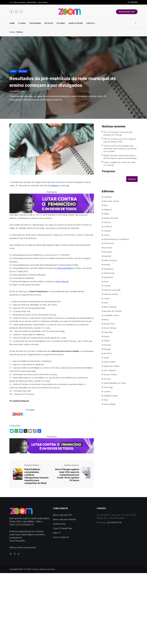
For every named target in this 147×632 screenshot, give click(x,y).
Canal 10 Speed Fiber (62, 528)
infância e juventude (111, 290)
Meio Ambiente (109, 307)
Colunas (60, 23)
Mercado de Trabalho (112, 311)
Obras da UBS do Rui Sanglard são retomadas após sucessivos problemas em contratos (120, 148)
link (67, 185)
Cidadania (107, 209)
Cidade (13, 71)
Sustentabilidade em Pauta (114, 383)
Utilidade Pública (110, 396)
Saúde (106, 358)
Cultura (106, 235)
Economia (107, 247)
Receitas (106, 349)
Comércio (107, 226)
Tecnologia (108, 387)
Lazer (105, 302)
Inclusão (107, 286)
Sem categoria (109, 370)
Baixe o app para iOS (62, 515)
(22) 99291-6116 (114, 522)
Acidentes (107, 197)
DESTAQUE (22, 71)
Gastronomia (108, 273)
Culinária (107, 231)
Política (106, 341)
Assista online (59, 524)
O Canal (22, 23)
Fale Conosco (42, 2)
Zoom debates (109, 404)
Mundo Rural (109, 324)
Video (105, 400)
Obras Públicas (109, 328)
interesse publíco (110, 294)
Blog (105, 205)
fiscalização (108, 269)
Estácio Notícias (110, 260)
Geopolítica (108, 277)
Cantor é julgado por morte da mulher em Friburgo (119, 163)
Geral (105, 281)
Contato (90, 23)
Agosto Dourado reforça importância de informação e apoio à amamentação (120, 156)
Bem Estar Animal (111, 201)
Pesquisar (108, 171)
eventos (106, 264)
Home (12, 23)
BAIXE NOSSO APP (127, 12)
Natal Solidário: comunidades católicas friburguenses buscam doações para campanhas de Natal (36, 476)
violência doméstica (64, 268)
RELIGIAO (107, 353)
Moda (105, 319)
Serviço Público (110, 374)
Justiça (106, 298)
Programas (35, 23)
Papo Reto (107, 332)
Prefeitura (54, 185)
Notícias (48, 23)
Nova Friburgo (62, 281)
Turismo (106, 391)
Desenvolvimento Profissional (116, 239)
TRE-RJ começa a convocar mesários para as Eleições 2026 (119, 140)
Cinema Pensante (110, 218)
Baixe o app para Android (64, 519)
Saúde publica (109, 362)
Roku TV (57, 533)
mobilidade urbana (111, 315)
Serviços (107, 379)
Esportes (107, 256)
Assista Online (31, 2)
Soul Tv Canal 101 (61, 537)
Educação (107, 252)
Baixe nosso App (19, 2)
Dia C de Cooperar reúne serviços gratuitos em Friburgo (118, 133)
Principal (107, 345)
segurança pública (111, 366)
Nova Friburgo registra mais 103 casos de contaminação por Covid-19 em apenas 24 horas (67, 475)
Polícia (106, 336)
